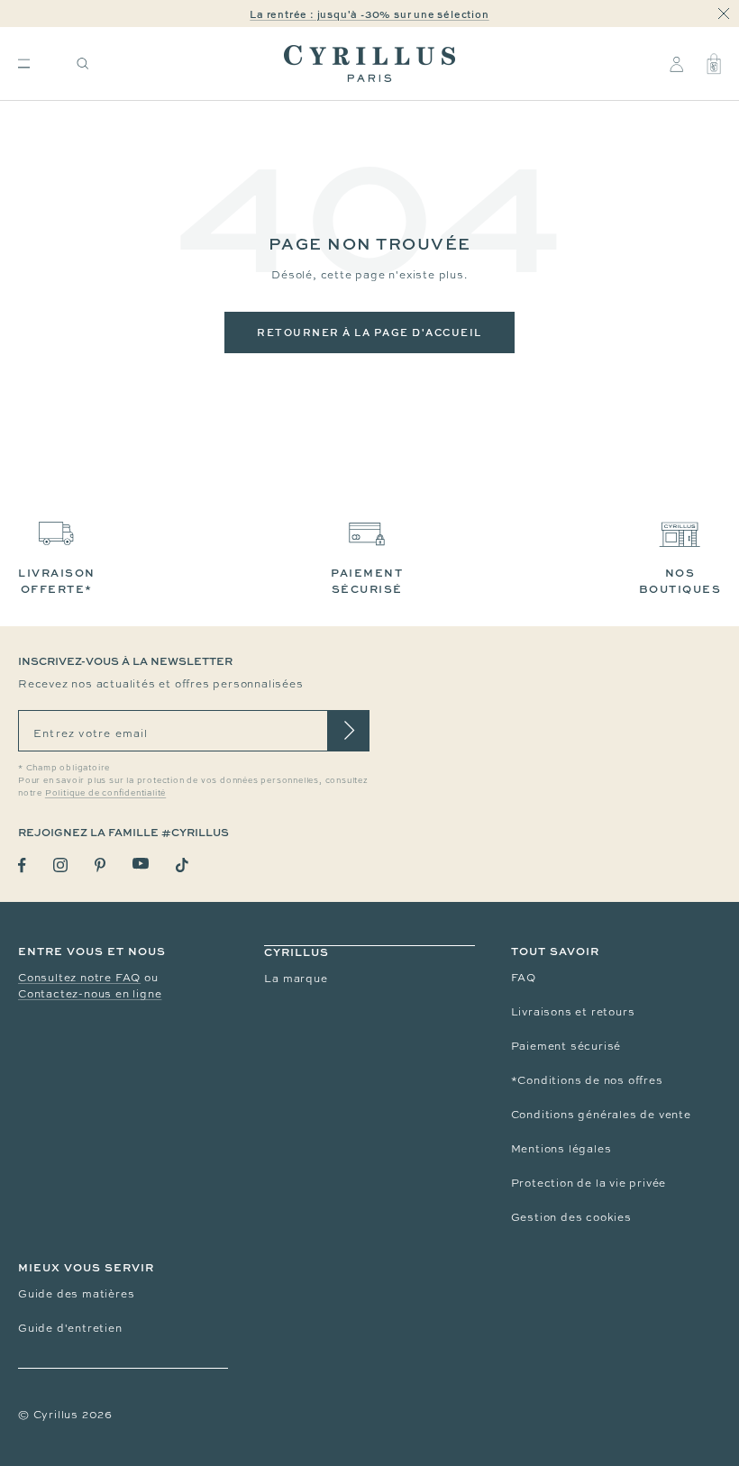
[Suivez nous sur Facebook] (22, 865)
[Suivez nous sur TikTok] (182, 865)
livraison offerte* (57, 580)
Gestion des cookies (571, 1217)
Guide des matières (76, 1294)
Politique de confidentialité (105, 793)
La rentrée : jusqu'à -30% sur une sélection (369, 14)
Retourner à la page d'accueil (369, 332)
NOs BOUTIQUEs (680, 580)
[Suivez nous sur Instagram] (60, 865)
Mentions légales (561, 1149)
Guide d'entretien (70, 1328)
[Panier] (714, 64)
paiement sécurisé (367, 580)
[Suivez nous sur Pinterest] (100, 865)
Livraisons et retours (573, 1012)
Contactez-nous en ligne (89, 994)
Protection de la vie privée (589, 1183)
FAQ (523, 977)
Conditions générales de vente (601, 1114)
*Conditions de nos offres (587, 1080)
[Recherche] (83, 63)
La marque (295, 978)
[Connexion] (676, 64)
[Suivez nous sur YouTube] (140, 864)
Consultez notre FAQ (79, 977)
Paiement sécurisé (566, 1046)
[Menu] (24, 63)
